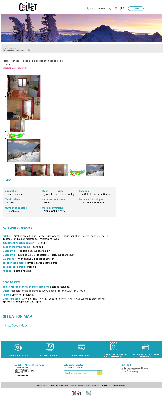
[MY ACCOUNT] (109, 8)
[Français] (122, 8)
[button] (116, 8)
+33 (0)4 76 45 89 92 (97, 8)
